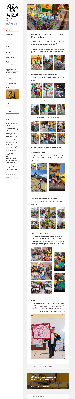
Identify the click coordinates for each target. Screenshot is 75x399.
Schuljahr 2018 (10, 153)
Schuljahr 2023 (12, 158)
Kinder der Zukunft (9, 19)
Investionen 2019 (8, 148)
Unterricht (15, 163)
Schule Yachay (8, 38)
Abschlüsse (8, 122)
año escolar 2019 (9, 127)
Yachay (15, 169)
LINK (63, 311)
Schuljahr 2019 (10, 154)
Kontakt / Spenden (9, 40)
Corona (9, 133)
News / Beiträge (9, 43)
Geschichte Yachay (11, 146)
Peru (15, 150)
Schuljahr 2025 (10, 162)
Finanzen (11, 140)
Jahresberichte (14, 148)
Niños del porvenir (9, 36)
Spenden (9, 164)
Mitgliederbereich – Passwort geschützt (11, 46)
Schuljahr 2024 (11, 160)
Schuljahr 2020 (12, 156)
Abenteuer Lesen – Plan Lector (12, 77)
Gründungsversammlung (11, 147)
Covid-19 (14, 133)
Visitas (12, 169)
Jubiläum (10, 150)
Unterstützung (8, 169)
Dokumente (8, 134)
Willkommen (8, 32)
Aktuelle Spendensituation (11, 69)
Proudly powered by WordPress (37, 396)
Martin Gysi (42, 366)
